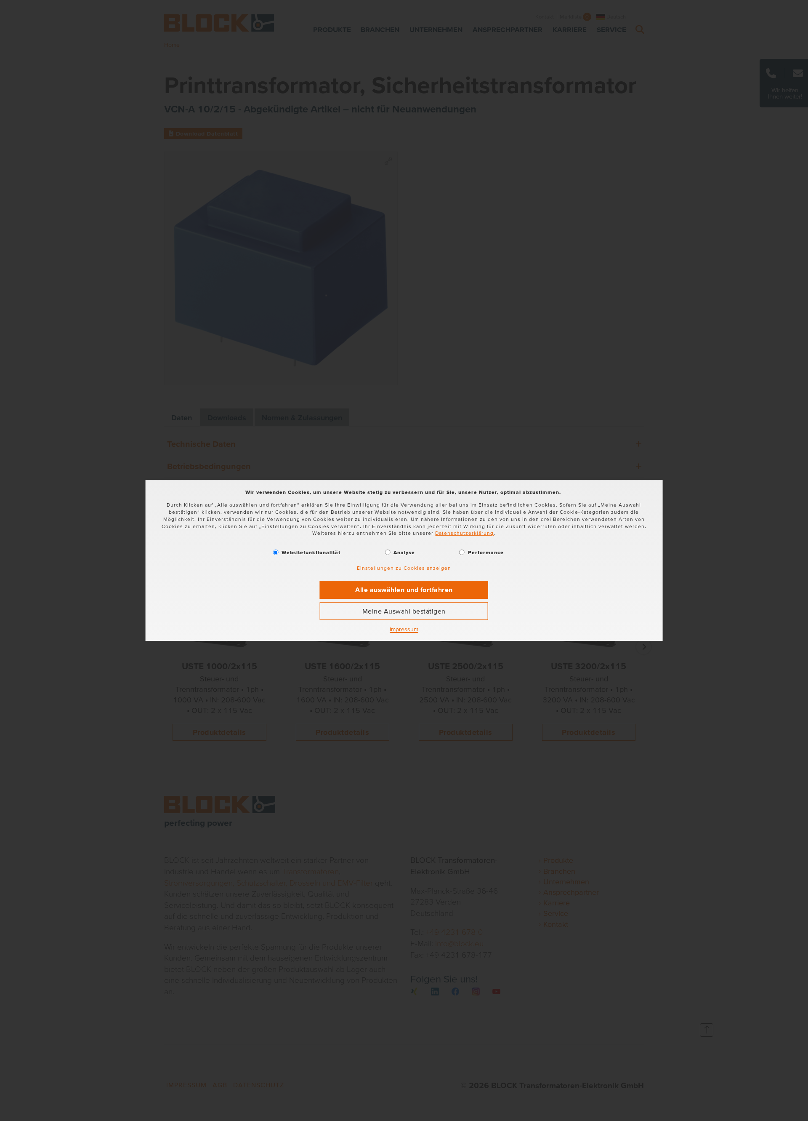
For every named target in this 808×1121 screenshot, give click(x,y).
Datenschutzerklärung (464, 533)
